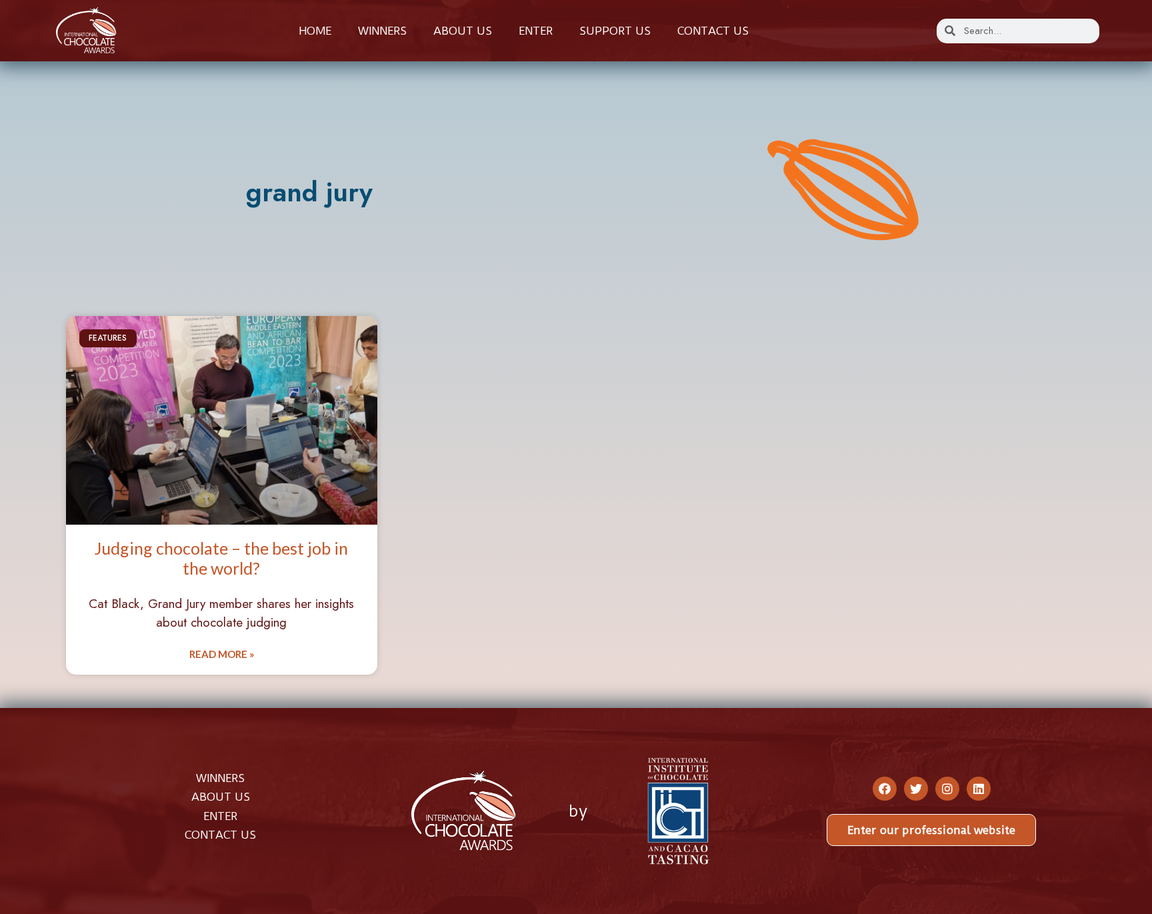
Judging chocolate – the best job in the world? (221, 558)
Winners (382, 30)
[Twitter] (916, 789)
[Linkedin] (979, 789)
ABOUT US (220, 796)
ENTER (220, 816)
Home (315, 30)
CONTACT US (220, 834)
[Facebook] (885, 789)
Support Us (615, 30)
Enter (536, 30)
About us (462, 30)
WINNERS (220, 778)
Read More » (221, 654)
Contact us (713, 30)
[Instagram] (947, 789)
